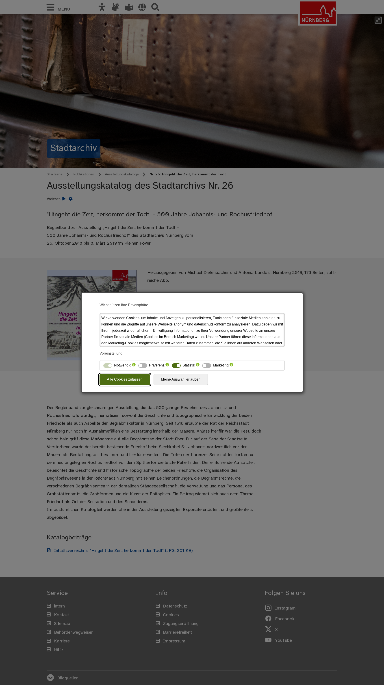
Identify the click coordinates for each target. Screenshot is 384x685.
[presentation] (134, 365)
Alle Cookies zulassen (125, 379)
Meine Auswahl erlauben (180, 379)
